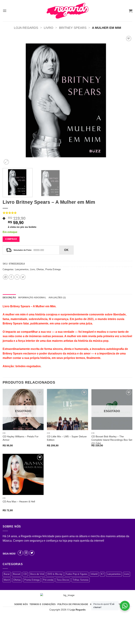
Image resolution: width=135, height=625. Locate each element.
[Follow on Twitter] (31, 553)
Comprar (11, 239)
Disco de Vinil (37, 574)
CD (25, 574)
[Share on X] (17, 277)
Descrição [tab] (9, 297)
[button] (5, 11)
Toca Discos (63, 580)
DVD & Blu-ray (54, 574)
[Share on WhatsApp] (5, 277)
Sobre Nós (21, 604)
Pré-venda (48, 580)
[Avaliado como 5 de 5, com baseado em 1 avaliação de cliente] (67, 212)
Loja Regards (26, 28)
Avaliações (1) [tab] (57, 297)
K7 (102, 574)
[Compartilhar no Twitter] (22, 277)
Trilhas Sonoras (81, 580)
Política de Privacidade (72, 604)
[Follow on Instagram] (26, 553)
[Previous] (10, 100)
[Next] (125, 100)
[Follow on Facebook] (20, 553)
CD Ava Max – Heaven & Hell (19, 501)
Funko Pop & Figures (76, 574)
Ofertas (40, 269)
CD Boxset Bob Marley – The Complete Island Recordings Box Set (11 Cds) (111, 439)
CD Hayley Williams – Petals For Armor (20, 438)
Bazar (7, 574)
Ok (66, 249)
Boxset (16, 574)
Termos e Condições (43, 604)
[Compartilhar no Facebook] (11, 277)
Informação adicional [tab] (32, 297)
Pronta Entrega (53, 269)
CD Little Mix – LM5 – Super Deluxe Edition (67, 438)
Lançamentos (22, 269)
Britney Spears (72, 28)
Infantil (94, 574)
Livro (48, 28)
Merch (7, 580)
